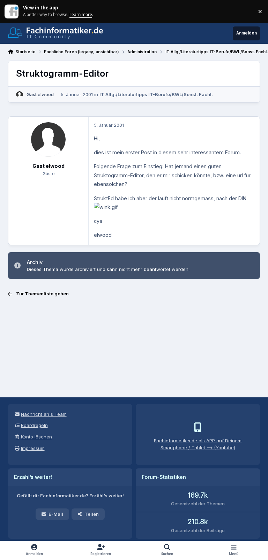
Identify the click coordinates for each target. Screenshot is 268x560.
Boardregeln (34, 425)
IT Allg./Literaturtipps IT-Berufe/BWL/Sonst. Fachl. (156, 94)
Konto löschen (36, 437)
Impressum (33, 448)
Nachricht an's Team (44, 414)
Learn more (12, 11)
